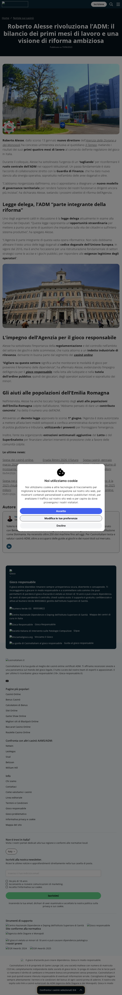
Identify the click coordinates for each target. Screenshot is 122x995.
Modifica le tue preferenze (61, 518)
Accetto (61, 511)
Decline (61, 525)
